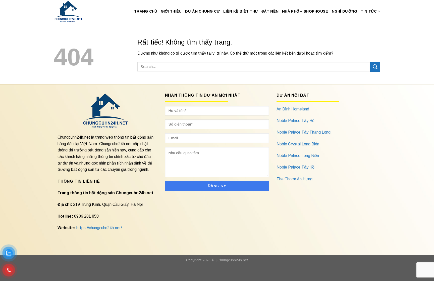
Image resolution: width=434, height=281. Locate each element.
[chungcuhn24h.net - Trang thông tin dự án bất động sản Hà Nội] (71, 11)
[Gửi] (375, 66)
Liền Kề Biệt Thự (240, 11)
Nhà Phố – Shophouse (305, 11)
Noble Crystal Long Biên (298, 144)
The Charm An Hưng (294, 179)
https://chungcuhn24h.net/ (99, 228)
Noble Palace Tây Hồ (295, 120)
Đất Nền (270, 11)
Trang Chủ (145, 11)
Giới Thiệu (171, 11)
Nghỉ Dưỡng (344, 11)
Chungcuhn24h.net (233, 260)
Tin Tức (369, 11)
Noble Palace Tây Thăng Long (304, 132)
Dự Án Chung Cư (202, 11)
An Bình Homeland (293, 109)
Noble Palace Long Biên (298, 155)
